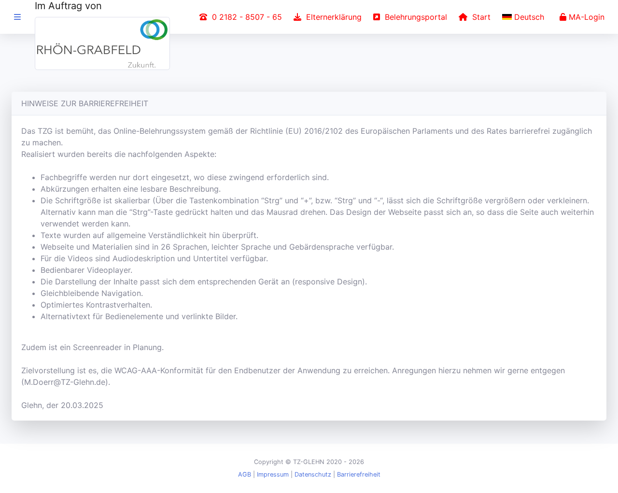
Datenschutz (313, 474)
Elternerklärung (331, 17)
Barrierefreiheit (358, 474)
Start (479, 17)
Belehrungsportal (413, 17)
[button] (525, 17)
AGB (244, 474)
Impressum (273, 474)
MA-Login (585, 17)
